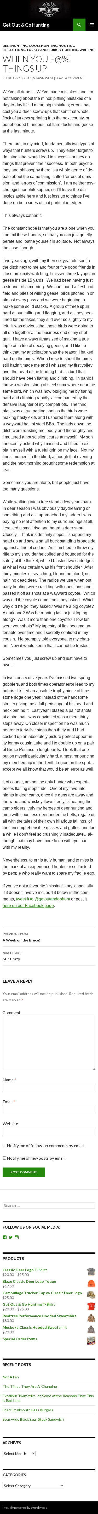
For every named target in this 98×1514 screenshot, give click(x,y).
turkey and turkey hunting (52, 50)
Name (9, 1079)
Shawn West (43, 78)
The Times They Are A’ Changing (30, 1386)
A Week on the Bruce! (21, 937)
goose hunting (43, 46)
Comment (11, 1012)
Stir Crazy (12, 956)
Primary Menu (91, 25)
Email (9, 1101)
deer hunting (15, 46)
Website (10, 1123)
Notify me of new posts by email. (36, 1157)
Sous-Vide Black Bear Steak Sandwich (33, 1419)
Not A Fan (11, 1377)
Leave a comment (69, 78)
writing (86, 50)
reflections (14, 50)
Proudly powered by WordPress (25, 1508)
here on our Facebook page (28, 905)
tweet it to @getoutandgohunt (43, 899)
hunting (67, 46)
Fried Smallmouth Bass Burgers (28, 1410)
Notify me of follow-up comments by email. (45, 1145)
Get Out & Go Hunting (26, 25)
